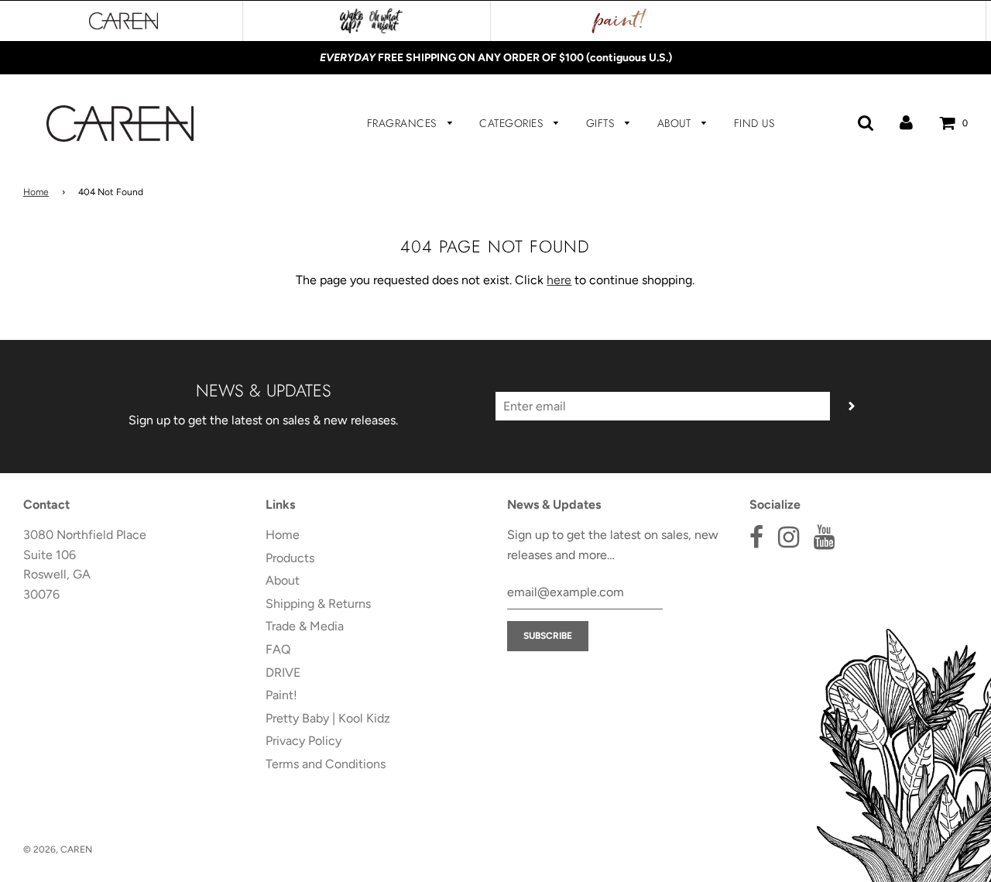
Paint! (281, 695)
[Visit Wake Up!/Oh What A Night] (371, 21)
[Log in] (906, 123)
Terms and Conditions (326, 764)
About (675, 123)
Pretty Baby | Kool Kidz (328, 718)
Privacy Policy (303, 740)
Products (290, 558)
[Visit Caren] (123, 21)
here (559, 280)
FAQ (278, 649)
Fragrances (404, 123)
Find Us (754, 123)
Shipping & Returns (318, 603)
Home (36, 192)
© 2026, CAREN (57, 849)
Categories (513, 123)
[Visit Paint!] (619, 21)
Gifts (602, 123)
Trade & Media (305, 626)
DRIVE (283, 672)
